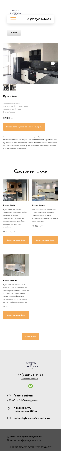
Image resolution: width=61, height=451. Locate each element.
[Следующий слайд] (53, 63)
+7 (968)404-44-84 (38, 19)
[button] (29, 378)
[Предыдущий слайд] (8, 63)
